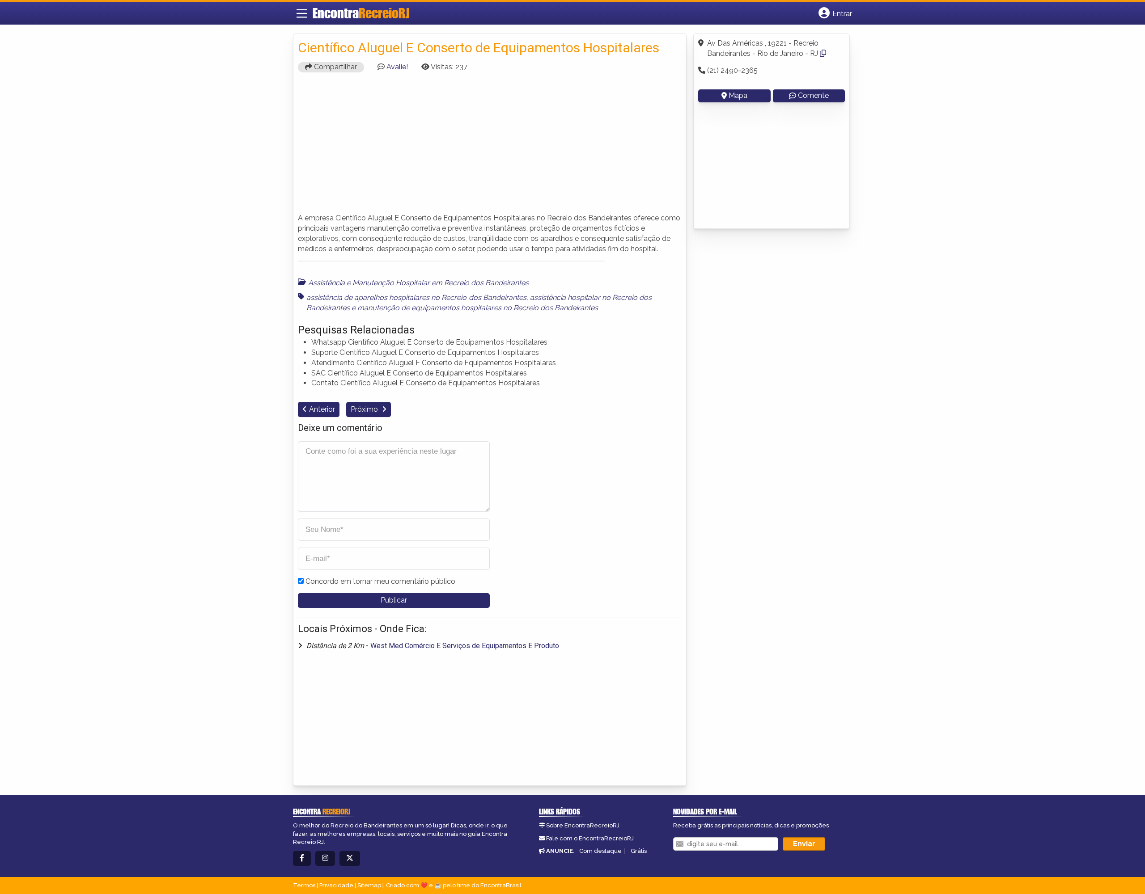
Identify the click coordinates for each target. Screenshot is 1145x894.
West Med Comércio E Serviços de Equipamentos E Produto (464, 645)
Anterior (322, 409)
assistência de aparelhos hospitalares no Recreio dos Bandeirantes (416, 297)
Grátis (639, 851)
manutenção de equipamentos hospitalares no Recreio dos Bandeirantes (477, 308)
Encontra (361, 13)
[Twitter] (349, 858)
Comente (813, 95)
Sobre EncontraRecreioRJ (582, 825)
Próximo (365, 409)
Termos (304, 885)
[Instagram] (325, 858)
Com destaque (600, 851)
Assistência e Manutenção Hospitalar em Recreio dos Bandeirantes (418, 282)
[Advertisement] (490, 141)
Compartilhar (334, 67)
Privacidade (336, 885)
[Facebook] (302, 858)
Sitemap (369, 885)
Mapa (738, 95)
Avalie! (397, 67)
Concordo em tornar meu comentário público (380, 581)
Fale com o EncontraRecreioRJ (590, 838)
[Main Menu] (302, 13)
